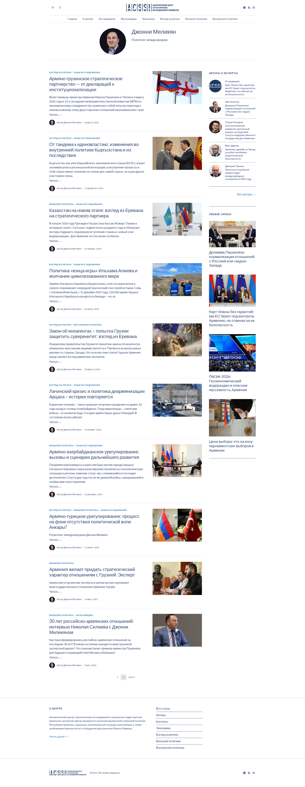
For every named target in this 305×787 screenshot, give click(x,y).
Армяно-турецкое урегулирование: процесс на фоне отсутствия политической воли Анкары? (94, 521)
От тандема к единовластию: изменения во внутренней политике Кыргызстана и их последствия (94, 149)
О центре (88, 18)
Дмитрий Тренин (234, 166)
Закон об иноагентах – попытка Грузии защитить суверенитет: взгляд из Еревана (93, 333)
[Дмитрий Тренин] (215, 171)
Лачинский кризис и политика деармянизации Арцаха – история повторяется (97, 393)
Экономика (148, 18)
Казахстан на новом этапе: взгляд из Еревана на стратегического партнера (96, 212)
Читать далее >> (58, 736)
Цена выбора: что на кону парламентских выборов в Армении (231, 445)
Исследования (107, 18)
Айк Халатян (232, 101)
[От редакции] (215, 86)
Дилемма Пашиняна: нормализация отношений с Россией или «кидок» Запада (240, 110)
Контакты (162, 721)
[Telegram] (244, 7)
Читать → (55, 114)
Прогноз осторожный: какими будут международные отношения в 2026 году (238, 174)
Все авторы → (246, 194)
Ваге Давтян (232, 145)
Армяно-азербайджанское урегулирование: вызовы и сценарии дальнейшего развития (94, 454)
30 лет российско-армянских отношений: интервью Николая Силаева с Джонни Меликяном (91, 626)
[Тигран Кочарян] (215, 127)
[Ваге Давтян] (215, 150)
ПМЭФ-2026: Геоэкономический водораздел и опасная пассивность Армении (228, 383)
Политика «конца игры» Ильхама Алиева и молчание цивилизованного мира (93, 273)
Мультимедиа (129, 18)
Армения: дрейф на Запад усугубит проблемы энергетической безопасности (240, 154)
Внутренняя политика (225, 18)
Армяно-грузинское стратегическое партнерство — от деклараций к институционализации (85, 84)
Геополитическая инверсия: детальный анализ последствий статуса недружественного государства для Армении (240, 132)
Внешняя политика (196, 18)
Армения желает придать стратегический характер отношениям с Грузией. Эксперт (92, 572)
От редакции (232, 81)
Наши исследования (87, 72)
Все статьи (163, 708)
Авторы (161, 715)
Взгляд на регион (170, 18)
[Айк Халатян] (215, 106)
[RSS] (249, 7)
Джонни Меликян (73, 122)
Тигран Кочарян (234, 122)
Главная (72, 18)
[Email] (254, 7)
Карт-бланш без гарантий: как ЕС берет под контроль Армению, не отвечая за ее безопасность (240, 90)
